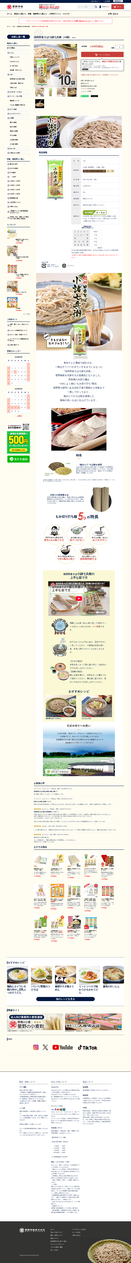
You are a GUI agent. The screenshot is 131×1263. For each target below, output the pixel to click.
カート (119, 7)
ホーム (9, 14)
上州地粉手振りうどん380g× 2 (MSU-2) (56, 869)
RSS (51, 1250)
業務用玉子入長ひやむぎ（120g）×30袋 (22, 240)
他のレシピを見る (65, 999)
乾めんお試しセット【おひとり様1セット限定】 (57, 899)
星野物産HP (118, 1)
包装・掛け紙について (87, 80)
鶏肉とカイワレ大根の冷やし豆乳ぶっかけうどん (16, 989)
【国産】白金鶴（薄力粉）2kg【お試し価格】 (90, 899)
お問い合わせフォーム (82, 21)
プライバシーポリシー (57, 1244)
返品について (85, 83)
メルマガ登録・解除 (56, 1247)
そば (14, 26)
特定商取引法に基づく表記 (89, 86)
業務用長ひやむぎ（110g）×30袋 (38, 869)
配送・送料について (56, 1235)
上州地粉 (18, 308)
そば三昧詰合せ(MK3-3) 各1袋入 (74, 899)
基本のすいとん (111, 986)
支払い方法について (56, 1232)
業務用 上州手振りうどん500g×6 (73, 869)
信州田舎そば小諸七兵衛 (23, 26)
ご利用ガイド (54, 14)
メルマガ (65, 14)
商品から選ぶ (19, 14)
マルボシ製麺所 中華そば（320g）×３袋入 (107, 899)
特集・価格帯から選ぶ (37, 14)
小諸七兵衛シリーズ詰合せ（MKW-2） (40, 931)
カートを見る (76, 1232)
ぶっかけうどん (11, 984)
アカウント (105, 6)
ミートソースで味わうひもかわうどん (88, 989)
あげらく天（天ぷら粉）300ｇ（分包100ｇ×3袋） (40, 899)
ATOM (56, 1250)
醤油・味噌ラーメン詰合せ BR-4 (107, 869)
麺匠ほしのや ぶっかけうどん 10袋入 (73, 931)
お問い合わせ (113, 14)
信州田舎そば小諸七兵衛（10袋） (22, 257)
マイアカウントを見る (79, 1229)
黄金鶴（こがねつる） (21, 292)
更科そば (33, 984)
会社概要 (107, 1)
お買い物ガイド (95, 1)
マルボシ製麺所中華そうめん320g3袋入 (90, 931)
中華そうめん (58, 984)
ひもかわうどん (83, 984)
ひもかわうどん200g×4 (90, 868)
